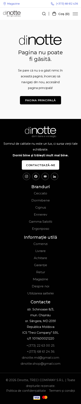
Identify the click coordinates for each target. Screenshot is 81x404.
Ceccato (40, 193)
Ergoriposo (40, 229)
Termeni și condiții (62, 391)
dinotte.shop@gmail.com (40, 364)
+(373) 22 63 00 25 (40, 345)
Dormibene (40, 200)
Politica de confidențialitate (26, 391)
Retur (40, 272)
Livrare (40, 251)
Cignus (40, 207)
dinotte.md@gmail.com (40, 358)
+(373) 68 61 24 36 (40, 351)
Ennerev (40, 214)
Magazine (13, 3)
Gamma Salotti (40, 222)
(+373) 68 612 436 (67, 3)
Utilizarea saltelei (40, 293)
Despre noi (40, 286)
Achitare (40, 258)
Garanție (40, 265)
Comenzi (40, 244)
